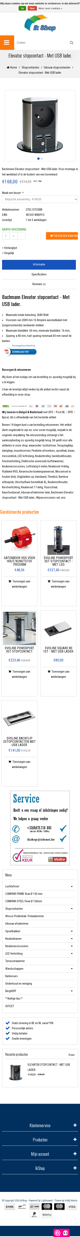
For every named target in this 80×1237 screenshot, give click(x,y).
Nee (32, 8)
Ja (22, 8)
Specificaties (39, 274)
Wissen (72, 1054)
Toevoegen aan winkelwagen (65, 236)
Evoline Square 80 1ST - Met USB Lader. (58, 650)
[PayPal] (34, 1214)
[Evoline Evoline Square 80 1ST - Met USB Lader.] (58, 628)
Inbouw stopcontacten (57, 67)
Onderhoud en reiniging (18, 983)
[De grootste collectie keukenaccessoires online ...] (40, 22)
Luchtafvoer (12, 886)
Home (13, 67)
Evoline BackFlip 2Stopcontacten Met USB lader (19, 742)
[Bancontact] (22, 1206)
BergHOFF (10, 991)
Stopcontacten (30, 67)
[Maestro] (59, 1206)
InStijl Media (71, 1200)
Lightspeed (47, 1200)
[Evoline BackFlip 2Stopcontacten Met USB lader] (19, 718)
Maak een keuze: (12, 192)
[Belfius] (47, 1214)
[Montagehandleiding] (39, 350)
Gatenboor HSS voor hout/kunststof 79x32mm (19, 561)
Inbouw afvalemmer (17, 923)
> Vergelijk (8, 253)
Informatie (39, 264)
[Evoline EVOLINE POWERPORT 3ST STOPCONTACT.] (19, 628)
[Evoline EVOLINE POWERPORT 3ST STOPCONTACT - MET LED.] (58, 538)
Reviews (39, 284)
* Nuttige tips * (14, 998)
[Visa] (72, 1206)
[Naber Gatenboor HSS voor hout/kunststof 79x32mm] (19, 538)
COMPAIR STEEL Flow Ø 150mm (23, 901)
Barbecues (11, 976)
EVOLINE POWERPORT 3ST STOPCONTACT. (19, 650)
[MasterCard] (47, 1206)
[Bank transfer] (10, 1206)
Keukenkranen (13, 938)
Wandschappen (14, 968)
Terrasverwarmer (15, 961)
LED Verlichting (14, 953)
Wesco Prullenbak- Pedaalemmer (24, 916)
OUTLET (9, 1006)
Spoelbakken (12, 931)
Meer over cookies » (50, 8)
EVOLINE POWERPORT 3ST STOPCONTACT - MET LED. (58, 561)
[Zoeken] (72, 42)
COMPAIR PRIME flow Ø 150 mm (23, 893)
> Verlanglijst (9, 248)
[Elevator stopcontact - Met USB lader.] (15, 1072)
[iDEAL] (34, 1206)
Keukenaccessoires (16, 946)
